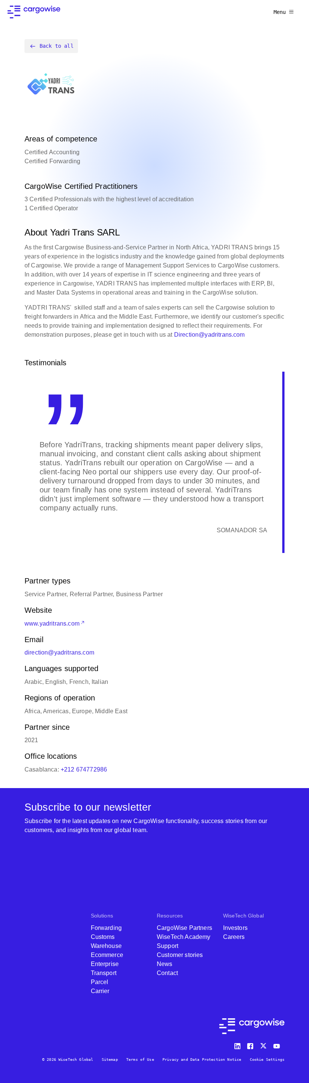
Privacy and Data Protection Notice (201, 1059)
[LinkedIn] (238, 1044)
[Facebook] (251, 1044)
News (165, 964)
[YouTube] (278, 1044)
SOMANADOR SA (242, 530)
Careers (234, 937)
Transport (103, 973)
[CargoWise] (34, 12)
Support (167, 946)
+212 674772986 (84, 769)
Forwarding (106, 928)
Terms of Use (140, 1059)
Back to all (56, 46)
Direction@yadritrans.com (209, 334)
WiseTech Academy (184, 937)
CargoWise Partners (184, 928)
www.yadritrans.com (52, 623)
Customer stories (180, 955)
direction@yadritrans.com (59, 652)
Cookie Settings (267, 1059)
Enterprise (105, 964)
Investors (235, 928)
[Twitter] (264, 1044)
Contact (167, 973)
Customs (103, 937)
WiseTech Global (243, 916)
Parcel (100, 982)
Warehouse (106, 946)
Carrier (100, 991)
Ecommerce (107, 955)
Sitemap (110, 1059)
